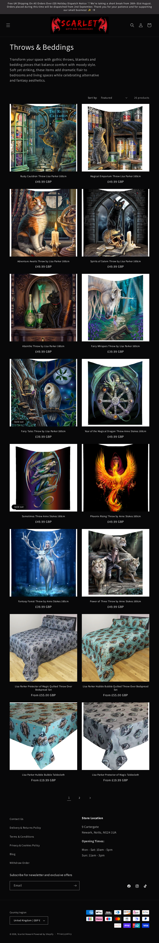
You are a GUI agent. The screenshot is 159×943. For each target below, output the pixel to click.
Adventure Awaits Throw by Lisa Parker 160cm (43, 261)
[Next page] (90, 798)
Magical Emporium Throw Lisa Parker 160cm (115, 176)
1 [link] (69, 798)
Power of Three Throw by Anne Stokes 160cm (115, 601)
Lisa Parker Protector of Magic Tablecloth (115, 774)
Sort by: (92, 97)
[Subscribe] (75, 885)
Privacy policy (64, 934)
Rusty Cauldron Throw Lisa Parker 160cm (43, 176)
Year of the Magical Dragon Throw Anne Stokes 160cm (115, 431)
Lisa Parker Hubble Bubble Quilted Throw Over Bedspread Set (115, 688)
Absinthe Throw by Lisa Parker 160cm (43, 346)
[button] (8, 25)
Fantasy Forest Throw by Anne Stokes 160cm (43, 601)
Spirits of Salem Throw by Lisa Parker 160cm (115, 261)
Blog (12, 854)
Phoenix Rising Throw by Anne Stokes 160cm (115, 516)
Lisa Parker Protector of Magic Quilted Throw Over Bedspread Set (43, 688)
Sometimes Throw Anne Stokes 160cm (43, 516)
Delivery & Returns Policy (25, 827)
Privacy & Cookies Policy (25, 845)
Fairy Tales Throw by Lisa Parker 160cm (43, 431)
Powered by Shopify (44, 934)
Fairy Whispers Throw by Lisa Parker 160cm (115, 346)
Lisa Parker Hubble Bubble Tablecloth (43, 774)
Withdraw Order (19, 863)
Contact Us (16, 819)
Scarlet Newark (25, 934)
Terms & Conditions (22, 836)
